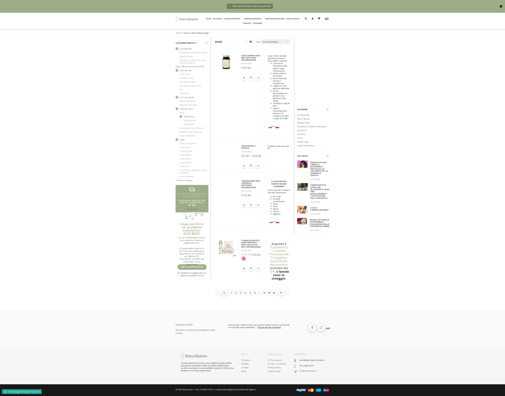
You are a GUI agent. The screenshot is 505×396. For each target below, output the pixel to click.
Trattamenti (188, 117)
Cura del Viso (186, 70)
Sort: (258, 42)
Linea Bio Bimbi (187, 176)
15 (269, 293)
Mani (182, 113)
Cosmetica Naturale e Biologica (312, 126)
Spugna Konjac (187, 56)
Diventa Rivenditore (275, 19)
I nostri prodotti (232, 19)
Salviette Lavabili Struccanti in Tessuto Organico (193, 61)
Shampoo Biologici (188, 105)
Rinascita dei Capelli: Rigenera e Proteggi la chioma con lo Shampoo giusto (319, 169)
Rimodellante (189, 120)
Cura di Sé (302, 130)
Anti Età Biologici (187, 82)
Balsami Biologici (188, 101)
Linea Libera (185, 162)
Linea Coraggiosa (188, 143)
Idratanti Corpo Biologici (191, 132)
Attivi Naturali (303, 119)
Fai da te (301, 134)
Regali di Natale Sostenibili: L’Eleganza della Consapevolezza (319, 223)
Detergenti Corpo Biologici (192, 128)
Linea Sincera (186, 151)
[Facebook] (312, 328)
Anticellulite (188, 124)
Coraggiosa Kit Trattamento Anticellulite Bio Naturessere (251, 243)
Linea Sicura (185, 147)
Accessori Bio (186, 49)
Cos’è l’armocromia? (319, 209)
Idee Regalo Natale (248, 147)
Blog (243, 371)
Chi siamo (257, 23)
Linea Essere (185, 155)
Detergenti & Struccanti (190, 86)
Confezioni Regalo (184, 180)
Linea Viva (184, 166)
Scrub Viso (184, 93)
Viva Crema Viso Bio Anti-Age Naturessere (251, 57)
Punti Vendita (292, 19)
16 (274, 293)
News (299, 138)
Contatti (247, 23)
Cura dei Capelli (187, 97)
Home (208, 19)
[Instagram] (321, 328)
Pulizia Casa (303, 142)
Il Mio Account (275, 360)
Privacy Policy (274, 367)
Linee (182, 140)
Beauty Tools (303, 123)
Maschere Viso (187, 78)
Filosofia (217, 19)
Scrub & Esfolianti (187, 136)
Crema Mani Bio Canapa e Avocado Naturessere (250, 184)
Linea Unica (185, 159)
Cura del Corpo (186, 109)
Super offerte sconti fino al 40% (190, 66)
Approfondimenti (252, 19)
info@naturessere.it (308, 371)
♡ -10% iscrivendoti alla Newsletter (250, 6)
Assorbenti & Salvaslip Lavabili (193, 52)
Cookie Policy (274, 371)
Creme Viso (185, 74)
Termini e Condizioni (277, 364)
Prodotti (245, 364)
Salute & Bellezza (305, 145)
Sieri (181, 89)
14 (264, 293)
